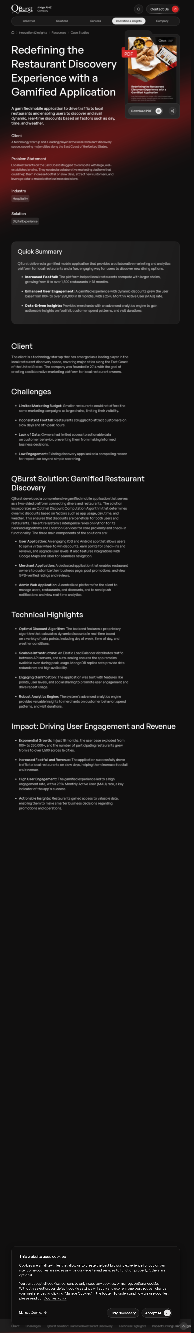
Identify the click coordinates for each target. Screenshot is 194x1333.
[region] (95, 1282)
